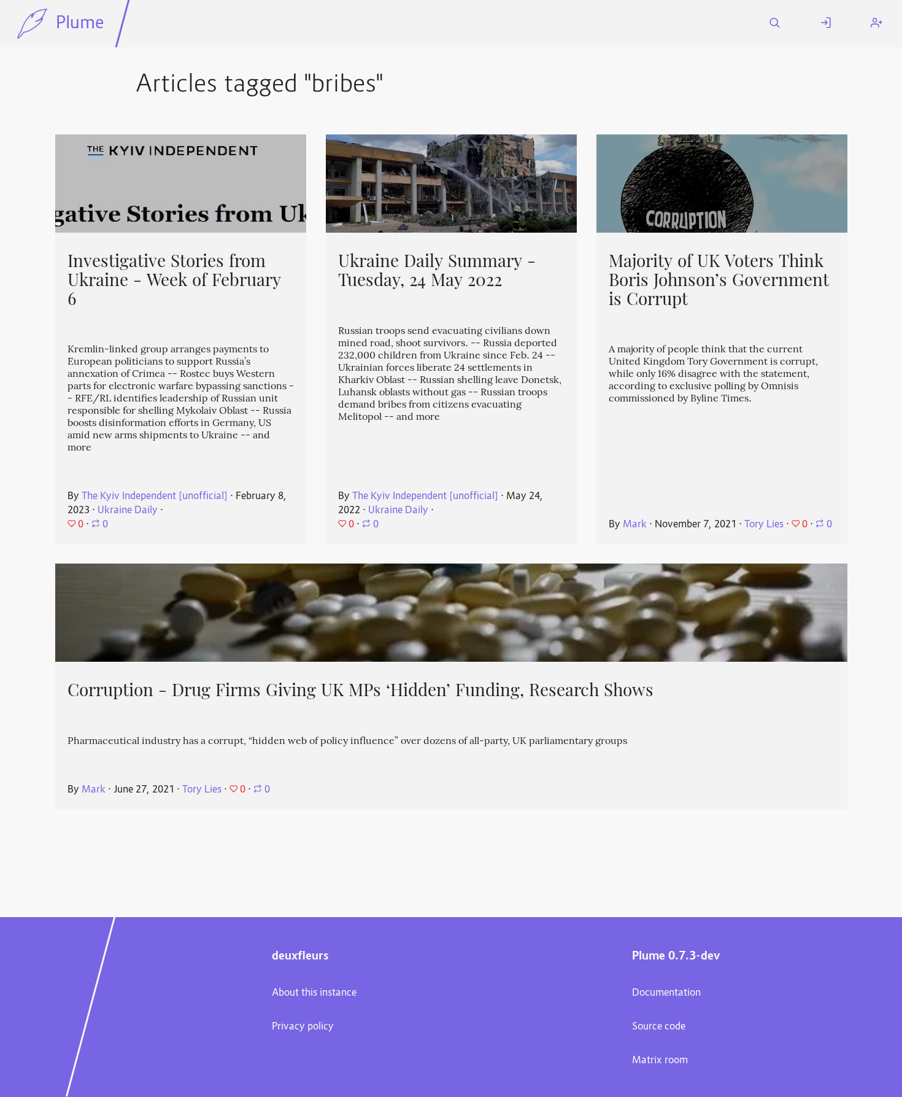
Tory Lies (764, 525)
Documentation (666, 993)
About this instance (314, 993)
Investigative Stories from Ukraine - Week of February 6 (174, 279)
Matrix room (660, 1061)
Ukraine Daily (128, 510)
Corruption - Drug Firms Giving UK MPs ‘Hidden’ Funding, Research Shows (360, 690)
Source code (658, 1027)
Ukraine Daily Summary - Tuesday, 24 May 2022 (437, 270)
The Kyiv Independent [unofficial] (155, 496)
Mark (635, 525)
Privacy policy (303, 1027)
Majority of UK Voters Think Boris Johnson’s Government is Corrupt (719, 279)
